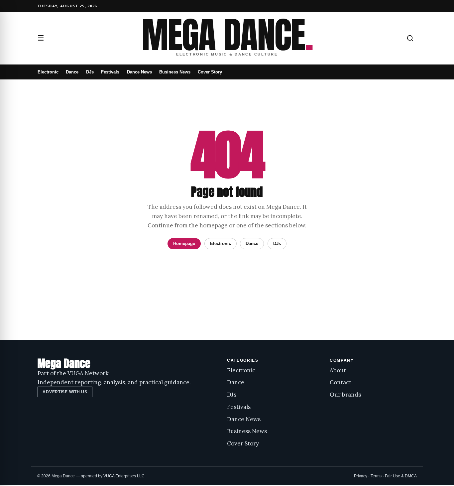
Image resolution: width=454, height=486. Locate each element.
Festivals (110, 71)
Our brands (345, 394)
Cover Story (210, 71)
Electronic (48, 71)
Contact (340, 382)
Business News (174, 71)
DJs (90, 71)
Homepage (184, 243)
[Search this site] (410, 38)
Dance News (139, 71)
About (338, 370)
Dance (72, 71)
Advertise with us (65, 392)
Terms (376, 476)
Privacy (360, 476)
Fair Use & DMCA (401, 476)
